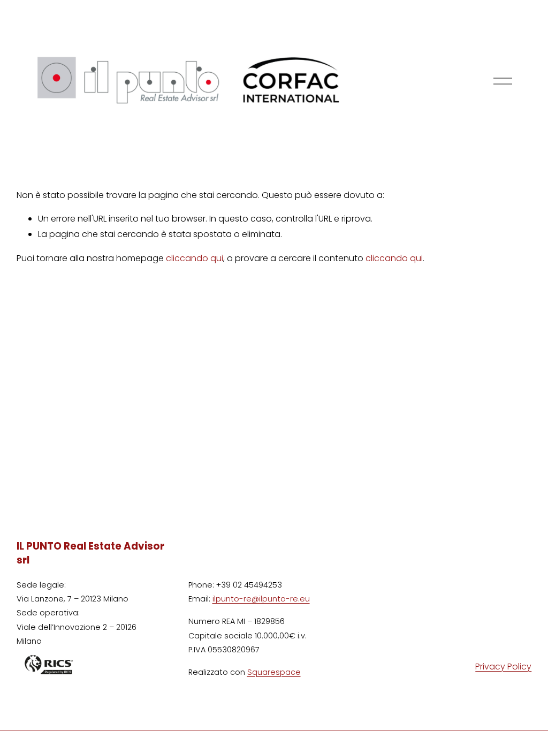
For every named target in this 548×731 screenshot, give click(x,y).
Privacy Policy (503, 666)
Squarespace (274, 672)
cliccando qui (194, 258)
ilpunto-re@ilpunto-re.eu (261, 598)
